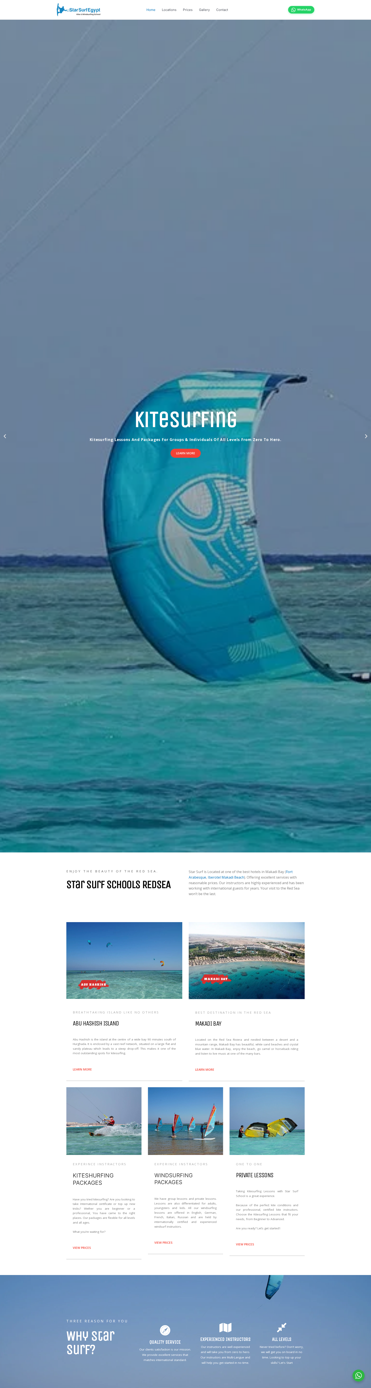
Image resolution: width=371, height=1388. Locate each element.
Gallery (204, 10)
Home (150, 10)
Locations (169, 10)
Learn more (185, 453)
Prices (188, 10)
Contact (222, 10)
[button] (5, 436)
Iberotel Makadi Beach (226, 877)
